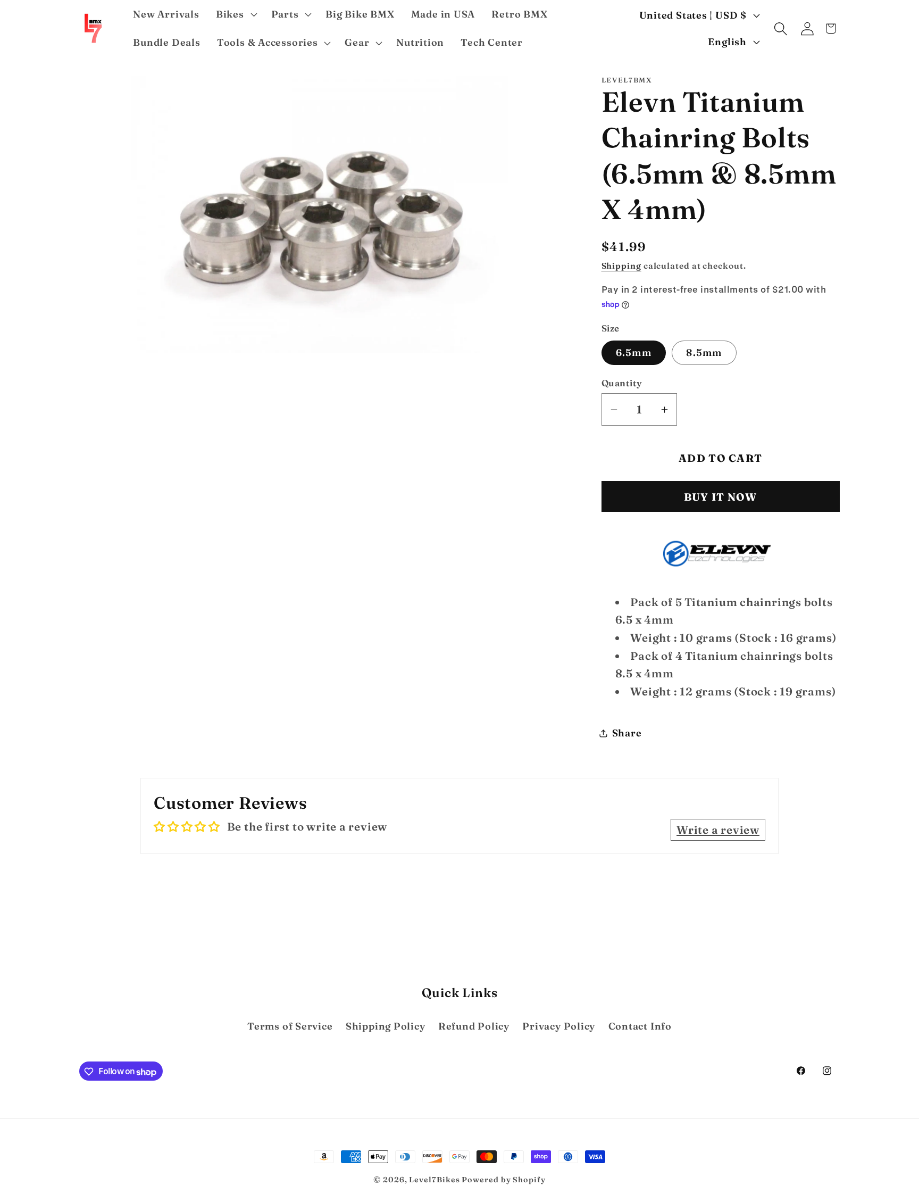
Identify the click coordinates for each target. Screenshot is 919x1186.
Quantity (621, 383)
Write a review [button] (717, 829)
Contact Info (640, 1026)
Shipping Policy (385, 1026)
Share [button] (627, 733)
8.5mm (704, 352)
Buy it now (720, 497)
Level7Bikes (434, 1179)
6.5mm (634, 352)
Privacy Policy (558, 1026)
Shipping (621, 266)
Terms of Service (289, 1026)
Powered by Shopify (503, 1179)
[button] (235, 14)
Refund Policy (473, 1026)
